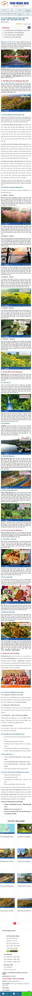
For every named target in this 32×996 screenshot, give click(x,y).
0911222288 (8, 978)
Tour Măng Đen (8, 954)
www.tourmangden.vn (16, 809)
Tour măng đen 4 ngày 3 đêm (12, 957)
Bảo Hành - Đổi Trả (12, 941)
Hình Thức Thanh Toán (13, 943)
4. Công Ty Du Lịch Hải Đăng (12, 37)
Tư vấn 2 (17, 993)
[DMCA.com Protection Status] (12, 951)
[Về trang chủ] (16, 4)
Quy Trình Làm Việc (12, 938)
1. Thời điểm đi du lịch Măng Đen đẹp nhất (17, 30)
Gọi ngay (26, 994)
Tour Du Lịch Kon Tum (10, 969)
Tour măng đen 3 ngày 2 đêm (12, 959)
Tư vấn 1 (6, 993)
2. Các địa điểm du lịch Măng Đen (14, 33)
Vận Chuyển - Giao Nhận (13, 945)
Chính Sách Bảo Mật (12, 948)
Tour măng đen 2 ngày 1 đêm (12, 961)
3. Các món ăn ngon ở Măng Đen (14, 35)
